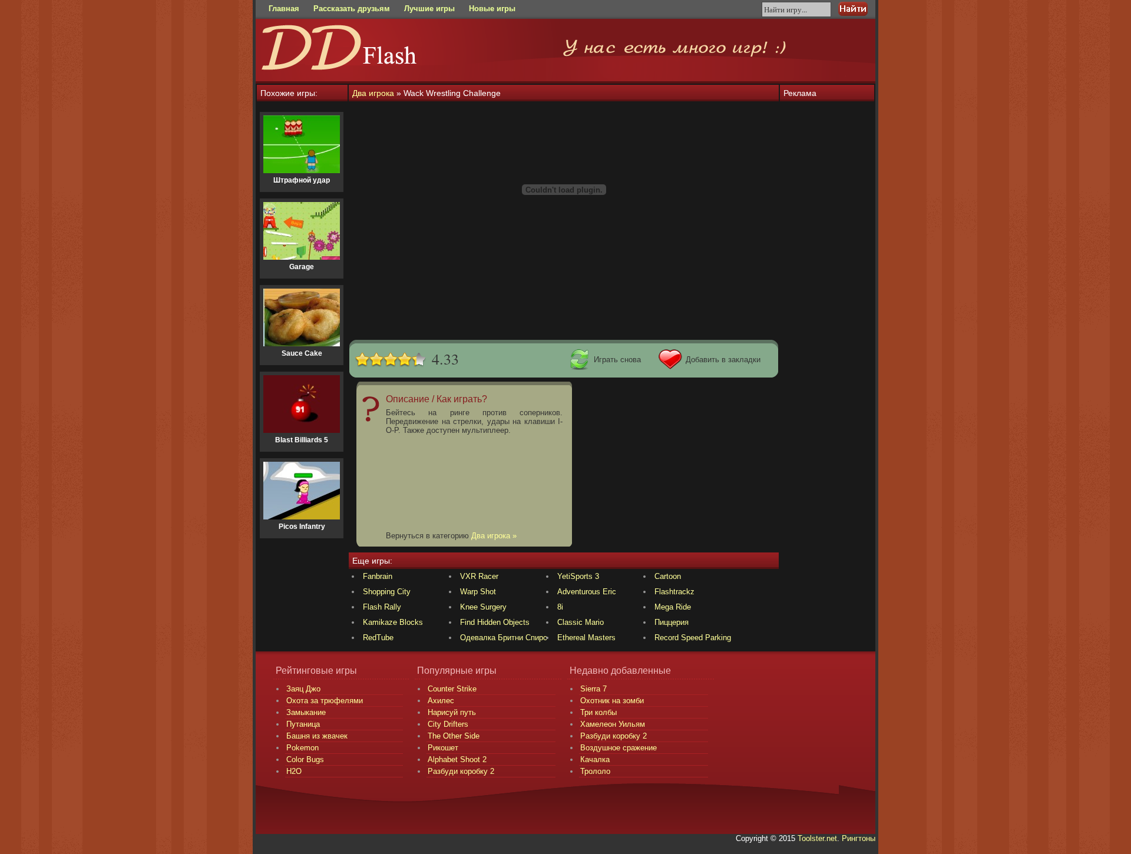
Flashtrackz (674, 591)
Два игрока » (494, 535)
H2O (294, 771)
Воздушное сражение (618, 747)
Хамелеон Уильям (612, 724)
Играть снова (617, 359)
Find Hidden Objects (495, 622)
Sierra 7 (593, 688)
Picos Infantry (302, 526)
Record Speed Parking (692, 637)
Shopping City (387, 591)
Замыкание (306, 712)
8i (560, 607)
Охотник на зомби (612, 700)
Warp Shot (478, 591)
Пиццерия (671, 622)
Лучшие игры (429, 8)
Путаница (303, 724)
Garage (301, 267)
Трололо (595, 771)
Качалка (595, 759)
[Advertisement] (563, 308)
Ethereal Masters (586, 637)
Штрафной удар (301, 180)
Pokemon (302, 747)
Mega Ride (672, 607)
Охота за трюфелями (324, 700)
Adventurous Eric (586, 591)
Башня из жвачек (317, 735)
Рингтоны (858, 838)
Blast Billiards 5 (301, 440)
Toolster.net (817, 838)
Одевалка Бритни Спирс (503, 637)
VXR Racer (479, 576)
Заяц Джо (303, 688)
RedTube (378, 637)
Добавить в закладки (723, 359)
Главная (284, 8)
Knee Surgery (483, 607)
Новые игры (492, 8)
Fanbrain (377, 576)
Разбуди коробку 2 (613, 735)
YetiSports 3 (578, 576)
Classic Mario (580, 622)
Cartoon (667, 576)
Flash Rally (382, 607)
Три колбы (598, 712)
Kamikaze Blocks (393, 622)
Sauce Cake (302, 353)
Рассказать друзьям (351, 8)
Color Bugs (305, 759)
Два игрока (373, 93)
